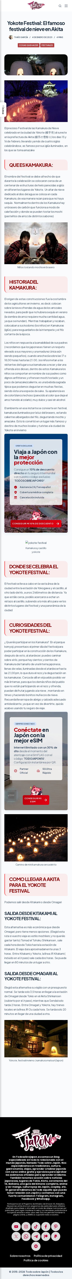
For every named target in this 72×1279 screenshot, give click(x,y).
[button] (3, 109)
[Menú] (66, 5)
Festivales (47, 45)
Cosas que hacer (28, 45)
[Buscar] (60, 6)
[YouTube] (16, 1227)
